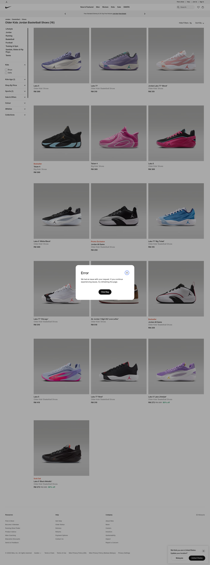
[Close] (127, 273)
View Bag (105, 292)
